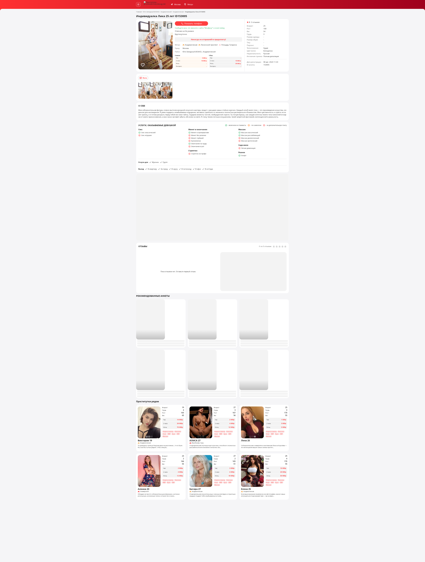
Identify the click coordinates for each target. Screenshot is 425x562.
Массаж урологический (250, 138)
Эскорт (243, 155)
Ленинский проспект (209, 45)
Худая (265, 48)
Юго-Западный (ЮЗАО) (192, 52)
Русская (266, 53)
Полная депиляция (271, 56)
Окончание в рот (197, 146)
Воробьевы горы (198, 443)
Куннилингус (196, 141)
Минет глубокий (197, 138)
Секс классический (148, 132)
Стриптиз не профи (198, 154)
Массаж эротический (249, 141)
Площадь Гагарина (229, 45)
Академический (209, 52)
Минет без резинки (198, 135)
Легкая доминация (248, 148)
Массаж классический (249, 132)
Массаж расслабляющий (250, 135)
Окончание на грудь (199, 144)
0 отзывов (255, 22)
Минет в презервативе (200, 132)
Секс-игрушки (146, 135)
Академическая (191, 45)
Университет (144, 491)
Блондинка (267, 51)
